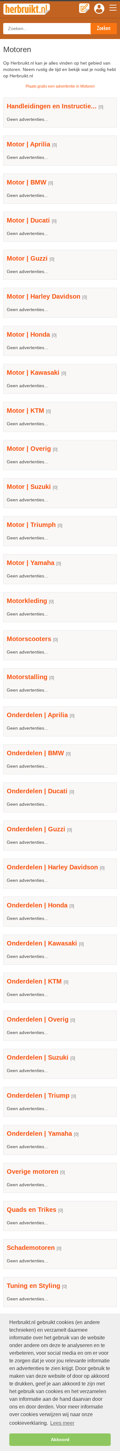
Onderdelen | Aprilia (37, 714)
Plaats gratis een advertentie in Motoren (60, 86)
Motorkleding (27, 600)
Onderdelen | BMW (35, 753)
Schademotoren (31, 1247)
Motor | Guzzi (27, 258)
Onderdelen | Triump (38, 1095)
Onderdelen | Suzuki (37, 1057)
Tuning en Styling (33, 1285)
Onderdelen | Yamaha (39, 1133)
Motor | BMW (26, 182)
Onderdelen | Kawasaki (42, 943)
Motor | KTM (25, 410)
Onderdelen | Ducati (37, 791)
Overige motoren (32, 1171)
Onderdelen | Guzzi (36, 829)
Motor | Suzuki (29, 486)
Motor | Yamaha (30, 562)
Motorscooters (29, 638)
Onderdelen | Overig (37, 1019)
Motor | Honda (28, 334)
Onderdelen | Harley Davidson (52, 867)
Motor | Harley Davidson (43, 296)
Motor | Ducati (28, 220)
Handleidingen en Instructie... (52, 106)
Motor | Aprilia (28, 144)
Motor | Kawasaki (33, 372)
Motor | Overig (29, 448)
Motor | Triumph (31, 524)
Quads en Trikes (31, 1209)
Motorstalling (27, 676)
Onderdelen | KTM (34, 981)
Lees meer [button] (62, 1423)
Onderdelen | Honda (37, 905)
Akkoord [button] (60, 1439)
